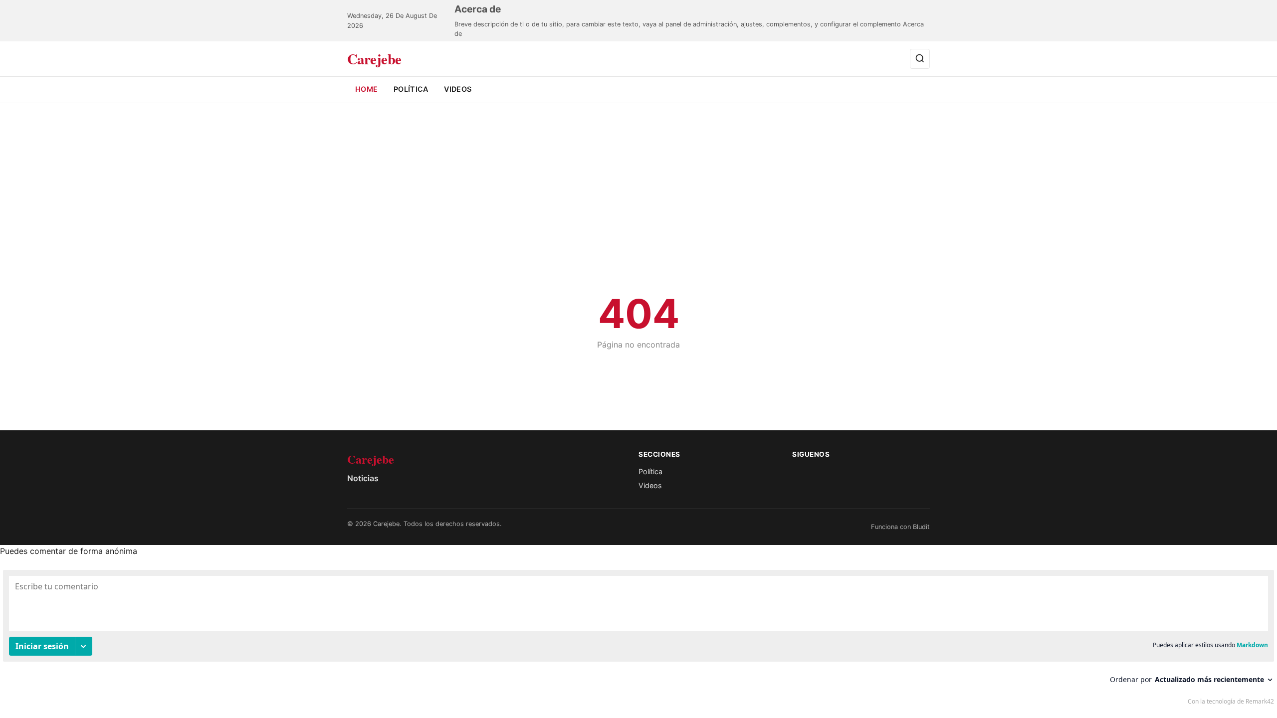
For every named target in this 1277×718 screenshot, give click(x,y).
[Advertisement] (638, 214)
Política (411, 89)
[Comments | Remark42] (638, 640)
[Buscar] (920, 58)
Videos (457, 89)
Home (366, 89)
